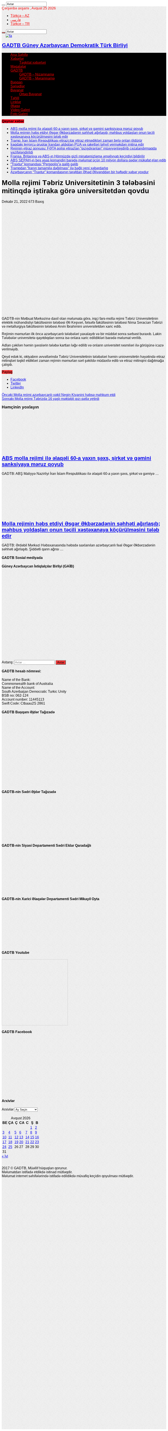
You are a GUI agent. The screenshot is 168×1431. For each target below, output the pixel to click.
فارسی (15, 20)
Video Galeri (20, 110)
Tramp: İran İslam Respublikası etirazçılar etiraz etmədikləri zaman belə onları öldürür (76, 140)
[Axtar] (3, 5)
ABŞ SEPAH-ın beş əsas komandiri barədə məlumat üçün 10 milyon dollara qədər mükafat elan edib (88, 160)
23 (37, 1142)
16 (37, 1137)
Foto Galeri (19, 114)
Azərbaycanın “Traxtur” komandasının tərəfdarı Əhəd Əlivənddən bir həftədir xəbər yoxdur (79, 172)
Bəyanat (16, 90)
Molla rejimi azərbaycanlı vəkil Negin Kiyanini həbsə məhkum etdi (59, 395)
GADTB (16, 70)
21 (27, 1142)
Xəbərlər (17, 58)
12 (16, 1137)
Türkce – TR (20, 24)
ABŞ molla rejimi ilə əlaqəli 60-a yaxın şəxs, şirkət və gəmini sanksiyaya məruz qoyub (76, 129)
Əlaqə (15, 106)
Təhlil (14, 98)
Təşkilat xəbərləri (32, 62)
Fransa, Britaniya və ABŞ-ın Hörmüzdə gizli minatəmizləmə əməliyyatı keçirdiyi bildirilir (77, 156)
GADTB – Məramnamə (37, 78)
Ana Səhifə (19, 55)
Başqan (16, 82)
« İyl (5, 1156)
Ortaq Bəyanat (30, 94)
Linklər (15, 102)
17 (4, 1142)
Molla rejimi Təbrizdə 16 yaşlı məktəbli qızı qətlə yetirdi (50, 399)
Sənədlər (17, 86)
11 (10, 1137)
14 (27, 1137)
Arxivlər (8, 1109)
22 (32, 1142)
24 (4, 1147)
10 (4, 1137)
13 (21, 1137)
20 (21, 1142)
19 (16, 1142)
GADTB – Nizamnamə (36, 74)
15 (32, 1137)
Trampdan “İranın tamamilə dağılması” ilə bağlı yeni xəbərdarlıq (59, 168)
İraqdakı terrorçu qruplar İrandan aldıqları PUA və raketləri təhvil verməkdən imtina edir (77, 144)
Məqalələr (18, 66)
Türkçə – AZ (19, 16)
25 (10, 1147)
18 (10, 1142)
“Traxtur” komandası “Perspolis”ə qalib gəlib (44, 164)
